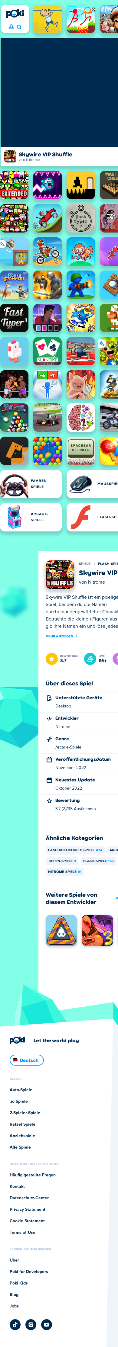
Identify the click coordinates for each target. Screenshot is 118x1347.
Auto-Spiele (21, 1090)
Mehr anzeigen (59, 636)
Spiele (85, 564)
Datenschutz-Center (29, 1198)
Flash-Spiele (98, 861)
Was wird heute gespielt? (19, 27)
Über (14, 1260)
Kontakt (17, 1187)
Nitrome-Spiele (64, 872)
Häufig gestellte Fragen (33, 1175)
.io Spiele (19, 1101)
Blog (14, 1295)
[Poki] (15, 13)
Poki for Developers (29, 1272)
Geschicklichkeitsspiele (75, 850)
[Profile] (11, 27)
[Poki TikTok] (15, 1324)
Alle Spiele (20, 1147)
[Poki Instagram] (30, 1324)
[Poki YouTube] (46, 1324)
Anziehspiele (22, 1136)
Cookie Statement (27, 1221)
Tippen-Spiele (62, 861)
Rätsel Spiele (22, 1124)
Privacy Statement (27, 1209)
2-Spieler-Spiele (25, 1113)
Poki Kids (19, 1283)
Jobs (14, 1306)
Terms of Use (22, 1232)
